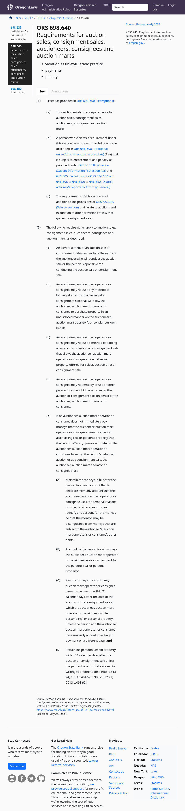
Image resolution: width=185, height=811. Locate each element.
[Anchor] (116, 100)
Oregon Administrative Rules (56, 7)
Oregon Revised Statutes (85, 7)
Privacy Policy (118, 793)
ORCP (107, 5)
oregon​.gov (136, 43)
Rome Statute (159, 789)
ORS (18, 18)
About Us (115, 760)
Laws (153, 771)
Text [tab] (42, 91)
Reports (114, 777)
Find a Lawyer (118, 748)
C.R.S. (154, 754)
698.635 (19, 33)
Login (172, 5)
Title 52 (41, 18)
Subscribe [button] (17, 766)
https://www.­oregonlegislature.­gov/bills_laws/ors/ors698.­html (75, 710)
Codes (154, 748)
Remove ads (158, 7)
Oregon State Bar (69, 747)
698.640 (19, 63)
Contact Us (116, 772)
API (111, 766)
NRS (153, 766)
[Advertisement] (150, 75)
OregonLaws (26, 7)
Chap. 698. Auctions (61, 18)
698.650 (18, 90)
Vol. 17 (29, 18)
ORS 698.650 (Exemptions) (95, 101)
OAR (153, 777)
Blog (112, 754)
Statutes (156, 760)
